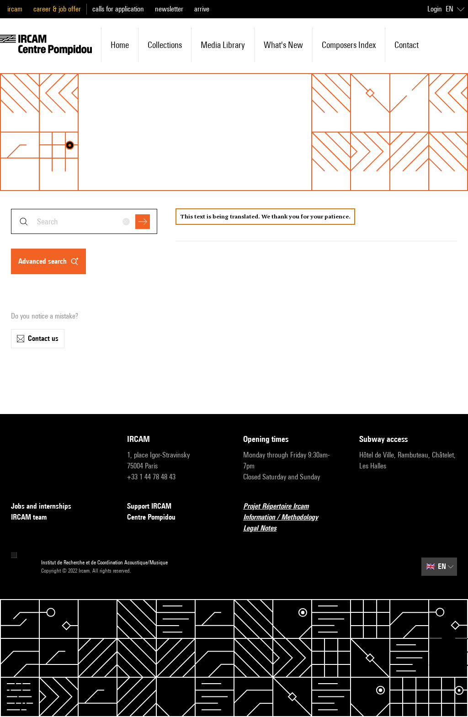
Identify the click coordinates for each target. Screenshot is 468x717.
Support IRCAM (149, 506)
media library (223, 45)
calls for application (118, 9)
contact (406, 45)
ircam (14, 9)
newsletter (169, 9)
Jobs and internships (41, 506)
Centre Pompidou (151, 517)
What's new (283, 45)
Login (434, 9)
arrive (201, 9)
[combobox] (84, 221)
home (120, 45)
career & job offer (57, 9)
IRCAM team (29, 517)
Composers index (349, 45)
